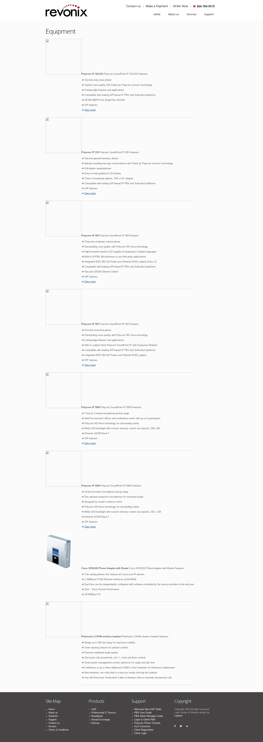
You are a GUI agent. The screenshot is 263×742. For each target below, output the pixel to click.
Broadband (97, 716)
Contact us (133, 6)
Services (191, 14)
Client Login (140, 733)
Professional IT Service (103, 712)
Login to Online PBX (144, 719)
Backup (95, 723)
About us (173, 14)
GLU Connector (142, 726)
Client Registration (143, 729)
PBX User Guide (143, 712)
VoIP (93, 709)
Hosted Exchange (100, 719)
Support (209, 14)
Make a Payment (157, 6)
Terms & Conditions (58, 729)
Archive (52, 726)
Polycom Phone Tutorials (147, 723)
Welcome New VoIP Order (147, 709)
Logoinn (178, 715)
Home (157, 14)
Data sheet (90, 110)
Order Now (180, 6)
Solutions (53, 716)
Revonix (67, 10)
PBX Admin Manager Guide (148, 716)
